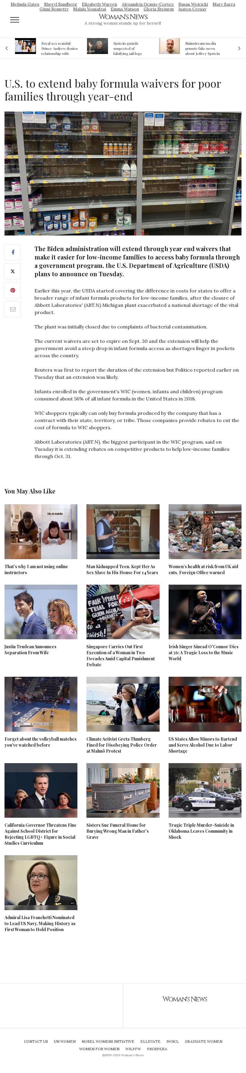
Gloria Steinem (159, 9)
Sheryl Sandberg (60, 4)
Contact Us (36, 1041)
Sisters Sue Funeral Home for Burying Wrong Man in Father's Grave (117, 831)
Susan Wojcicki (193, 4)
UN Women (65, 1041)
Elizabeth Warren (99, 4)
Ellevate (150, 1041)
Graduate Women (203, 1041)
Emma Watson (125, 9)
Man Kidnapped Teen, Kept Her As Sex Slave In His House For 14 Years (122, 569)
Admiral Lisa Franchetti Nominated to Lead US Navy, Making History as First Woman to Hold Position (40, 923)
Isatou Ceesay (192, 9)
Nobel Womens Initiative (108, 1041)
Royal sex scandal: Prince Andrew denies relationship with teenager (59, 48)
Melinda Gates (25, 4)
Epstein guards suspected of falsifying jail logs (127, 48)
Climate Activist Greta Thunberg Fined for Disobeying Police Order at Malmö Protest (121, 745)
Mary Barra (224, 4)
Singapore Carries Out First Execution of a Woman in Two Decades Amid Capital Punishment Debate (120, 655)
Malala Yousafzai (89, 9)
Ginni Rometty (54, 9)
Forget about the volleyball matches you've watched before (40, 742)
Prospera (157, 1049)
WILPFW (133, 1049)
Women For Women (99, 1049)
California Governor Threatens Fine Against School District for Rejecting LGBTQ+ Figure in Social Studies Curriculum (40, 834)
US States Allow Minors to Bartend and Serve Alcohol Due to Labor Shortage (203, 745)
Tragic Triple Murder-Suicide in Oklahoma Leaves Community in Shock (201, 831)
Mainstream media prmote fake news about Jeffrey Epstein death (202, 48)
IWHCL (172, 1041)
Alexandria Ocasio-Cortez (148, 4)
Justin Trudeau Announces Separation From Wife (30, 649)
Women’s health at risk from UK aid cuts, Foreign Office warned (203, 569)
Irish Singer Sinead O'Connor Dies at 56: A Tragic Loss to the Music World (203, 652)
